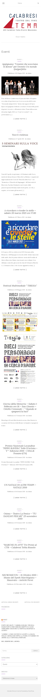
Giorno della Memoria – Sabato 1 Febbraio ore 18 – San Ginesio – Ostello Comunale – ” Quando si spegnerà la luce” (20, 407)
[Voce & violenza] (20, 156)
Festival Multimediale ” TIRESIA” (20, 285)
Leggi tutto (20, 119)
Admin (29, 73)
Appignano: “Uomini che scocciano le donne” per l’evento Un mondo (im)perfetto (20, 67)
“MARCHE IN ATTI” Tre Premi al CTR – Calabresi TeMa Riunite (20, 546)
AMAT (5, 620)
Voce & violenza (20, 134)
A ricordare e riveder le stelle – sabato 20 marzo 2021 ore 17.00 (20, 211)
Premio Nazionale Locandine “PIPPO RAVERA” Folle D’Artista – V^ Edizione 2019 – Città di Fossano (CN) (20, 449)
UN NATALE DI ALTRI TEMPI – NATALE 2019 (20, 486)
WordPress (31, 691)
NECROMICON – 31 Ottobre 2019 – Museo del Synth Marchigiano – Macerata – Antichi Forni (20, 578)
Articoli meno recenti (9, 602)
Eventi (19, 59)
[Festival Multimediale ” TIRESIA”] (20, 301)
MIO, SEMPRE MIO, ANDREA (10, 641)
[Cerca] (38, 3)
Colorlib (19, 691)
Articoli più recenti (32, 602)
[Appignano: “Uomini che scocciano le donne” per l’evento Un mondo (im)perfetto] (20, 85)
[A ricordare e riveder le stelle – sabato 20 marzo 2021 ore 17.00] (20, 234)
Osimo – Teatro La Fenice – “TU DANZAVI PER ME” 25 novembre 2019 (20, 516)
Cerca (35, 650)
